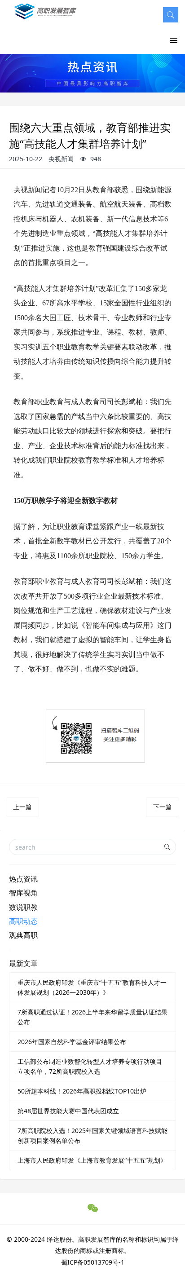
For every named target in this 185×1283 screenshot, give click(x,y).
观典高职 (23, 935)
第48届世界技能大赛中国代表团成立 (68, 1111)
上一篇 (22, 806)
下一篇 (162, 806)
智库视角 (23, 893)
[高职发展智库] (47, 16)
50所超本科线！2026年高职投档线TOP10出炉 (82, 1091)
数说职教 (23, 907)
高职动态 (23, 921)
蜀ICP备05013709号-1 (92, 1262)
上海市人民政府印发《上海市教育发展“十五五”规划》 (92, 1160)
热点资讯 (23, 879)
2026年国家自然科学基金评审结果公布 (72, 1041)
